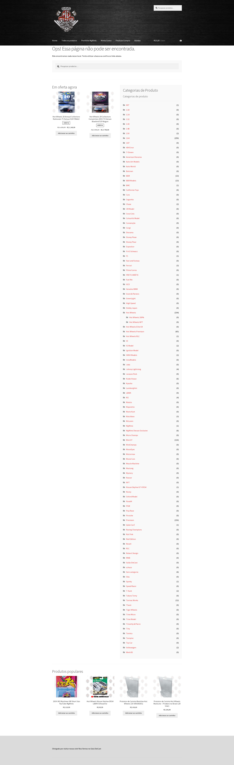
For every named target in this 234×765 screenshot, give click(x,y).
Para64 (129, 501)
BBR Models (131, 180)
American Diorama (134, 157)
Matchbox (130, 416)
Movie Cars (130, 459)
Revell (128, 544)
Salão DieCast (132, 562)
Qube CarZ (130, 525)
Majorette (130, 407)
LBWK (128, 393)
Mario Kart (130, 411)
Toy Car (129, 643)
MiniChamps (131, 445)
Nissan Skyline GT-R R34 (136, 487)
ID (127, 341)
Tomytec (130, 638)
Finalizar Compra (123, 40)
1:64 (127, 138)
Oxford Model (131, 496)
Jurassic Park (131, 374)
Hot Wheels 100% (136, 317)
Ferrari (129, 265)
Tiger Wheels (131, 610)
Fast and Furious (133, 261)
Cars (128, 195)
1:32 (127, 119)
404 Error (130, 147)
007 (127, 105)
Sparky (129, 581)
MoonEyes (130, 449)
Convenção (130, 223)
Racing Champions (134, 529)
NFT (128, 482)
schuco (129, 567)
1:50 (127, 133)
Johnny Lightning (133, 369)
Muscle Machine (132, 463)
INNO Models (131, 355)
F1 (127, 256)
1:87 (127, 143)
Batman (129, 171)
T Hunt (129, 591)
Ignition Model (132, 350)
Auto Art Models (133, 161)
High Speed (131, 303)
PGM (128, 506)
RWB (128, 558)
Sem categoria (132, 572)
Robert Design (132, 553)
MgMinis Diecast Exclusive (137, 430)
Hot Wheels (131, 312)
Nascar (129, 477)
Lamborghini (131, 388)
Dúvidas (137, 40)
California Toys (132, 190)
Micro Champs (132, 435)
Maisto (129, 402)
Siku (128, 577)
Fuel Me (129, 279)
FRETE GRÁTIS (132, 275)
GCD (128, 284)
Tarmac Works (132, 600)
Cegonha (130, 199)
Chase (128, 204)
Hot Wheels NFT (136, 322)
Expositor (130, 246)
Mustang (129, 468)
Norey (128, 492)
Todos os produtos (69, 40)
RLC (127, 548)
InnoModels (131, 360)
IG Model (129, 345)
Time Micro (131, 614)
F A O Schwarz (132, 251)
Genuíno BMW (132, 289)
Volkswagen (131, 647)
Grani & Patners (132, 294)
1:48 (127, 129)
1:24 (127, 114)
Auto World (131, 166)
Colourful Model (133, 218)
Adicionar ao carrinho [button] (66, 133)
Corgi (128, 228)
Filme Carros (131, 270)
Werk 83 (129, 652)
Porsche (129, 515)
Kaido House (131, 378)
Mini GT (129, 440)
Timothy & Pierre (133, 624)
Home (54, 40)
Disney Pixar (131, 242)
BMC (128, 185)
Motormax (130, 454)
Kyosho (129, 383)
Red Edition (131, 539)
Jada (128, 364)
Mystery (129, 473)
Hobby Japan (131, 308)
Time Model (131, 619)
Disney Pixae (131, 237)
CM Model (130, 209)
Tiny (128, 628)
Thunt (128, 605)
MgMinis (129, 426)
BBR (128, 176)
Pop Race (130, 511)
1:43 (127, 124)
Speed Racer (131, 586)
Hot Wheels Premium (135, 331)
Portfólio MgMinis (89, 40)
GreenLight (131, 298)
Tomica (129, 633)
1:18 (127, 110)
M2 (127, 397)
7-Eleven (129, 152)
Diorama (129, 232)
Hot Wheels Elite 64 (134, 327)
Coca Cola (130, 213)
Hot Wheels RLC (133, 336)
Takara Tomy (131, 595)
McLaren (129, 421)
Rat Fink (129, 534)
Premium (130, 520)
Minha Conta (106, 40)
